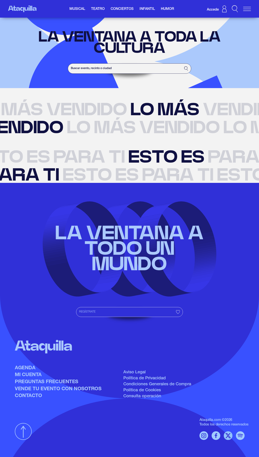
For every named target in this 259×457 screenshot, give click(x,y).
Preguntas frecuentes (46, 382)
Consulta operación (142, 396)
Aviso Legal (134, 372)
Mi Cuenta (28, 375)
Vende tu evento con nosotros (58, 389)
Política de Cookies (142, 390)
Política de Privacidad (144, 378)
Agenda (25, 368)
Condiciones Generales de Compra (157, 384)
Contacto (28, 396)
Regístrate (87, 312)
